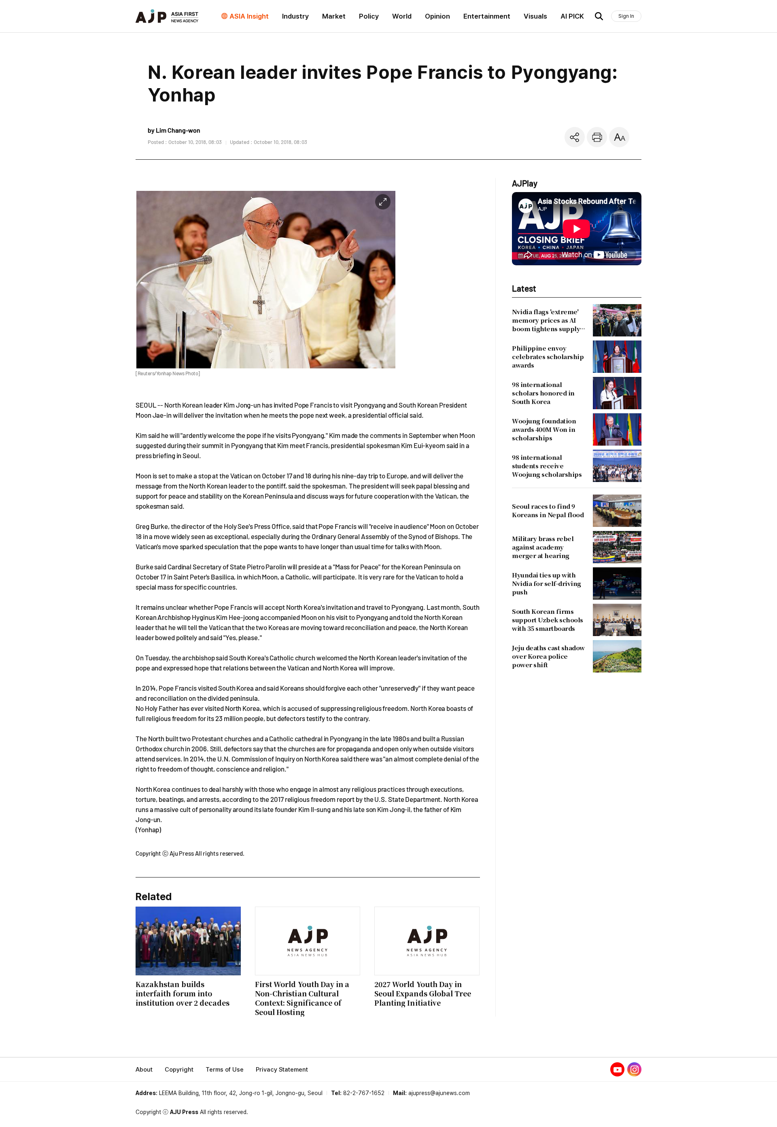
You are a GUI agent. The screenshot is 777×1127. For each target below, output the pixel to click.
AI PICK (572, 16)
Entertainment (486, 16)
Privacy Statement (282, 1069)
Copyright (179, 1069)
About (144, 1069)
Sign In (626, 16)
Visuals (535, 16)
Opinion (437, 16)
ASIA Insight (249, 16)
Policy (369, 16)
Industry (295, 16)
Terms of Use (225, 1069)
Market (334, 16)
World (402, 16)
